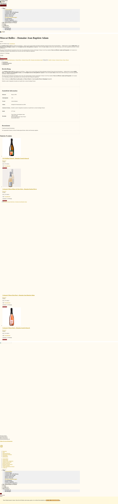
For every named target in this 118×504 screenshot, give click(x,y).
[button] (3, 2)
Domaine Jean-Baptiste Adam (36, 60)
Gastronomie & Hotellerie (11, 21)
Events (4, 24)
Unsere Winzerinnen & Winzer (8, 466)
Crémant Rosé (8, 10)
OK (47, 500)
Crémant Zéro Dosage (10, 13)
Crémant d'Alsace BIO (26, 60)
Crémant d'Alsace (59, 60)
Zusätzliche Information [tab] (7, 63)
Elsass (64, 60)
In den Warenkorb (3, 58)
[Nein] (59, 500)
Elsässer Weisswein (9, 14)
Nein (49, 500)
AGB (3, 452)
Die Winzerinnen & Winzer (9, 22)
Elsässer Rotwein (9, 16)
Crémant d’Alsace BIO (6, 462)
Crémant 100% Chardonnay (11, 12)
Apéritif (49, 60)
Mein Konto (5, 27)
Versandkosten (12, 43)
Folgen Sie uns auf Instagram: (6, 441)
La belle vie (5, 25)
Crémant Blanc (8, 9)
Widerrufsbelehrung (6, 453)
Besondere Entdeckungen (11, 17)
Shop (3, 8)
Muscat (67, 60)
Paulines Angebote (9, 20)
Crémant (53, 60)
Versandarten (4, 455)
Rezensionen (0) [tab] (5, 64)
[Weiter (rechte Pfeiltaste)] (1, 496)
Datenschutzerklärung (55, 500)
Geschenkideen (8, 18)
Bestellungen (8, 29)
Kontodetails (8, 28)
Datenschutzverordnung (7, 454)
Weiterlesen (4, 168)
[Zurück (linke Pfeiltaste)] (0, 496)
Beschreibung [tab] (5, 62)
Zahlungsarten (5, 456)
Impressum (4, 451)
